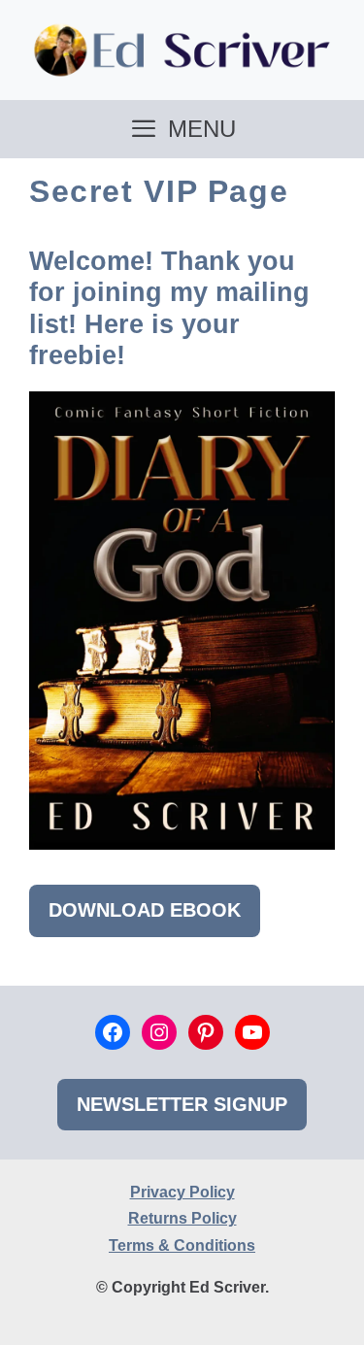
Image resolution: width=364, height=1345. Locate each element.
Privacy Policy (182, 1192)
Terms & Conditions (182, 1245)
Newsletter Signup (182, 1104)
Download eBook (145, 910)
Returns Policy (182, 1218)
